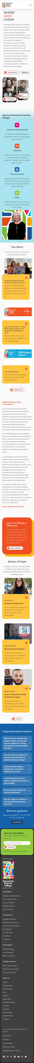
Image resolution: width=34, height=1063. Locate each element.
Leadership (6, 1009)
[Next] (29, 90)
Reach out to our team (10, 815)
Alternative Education (9, 906)
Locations (6, 995)
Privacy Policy (23, 851)
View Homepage (8, 859)
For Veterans (6, 936)
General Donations (8, 949)
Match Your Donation (9, 956)
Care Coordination (8, 909)
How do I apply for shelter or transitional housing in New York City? (15, 801)
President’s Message (9, 1002)
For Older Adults (8, 932)
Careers (17, 198)
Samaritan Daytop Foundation (11, 1050)
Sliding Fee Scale (8, 1016)
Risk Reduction (7, 929)
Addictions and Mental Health (17, 130)
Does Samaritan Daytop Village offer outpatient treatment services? (13, 769)
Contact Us (6, 1019)
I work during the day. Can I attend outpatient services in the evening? (16, 780)
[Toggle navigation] (30, 5)
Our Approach (8, 915)
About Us (6, 978)
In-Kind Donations (8, 952)
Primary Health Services (10, 899)
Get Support (7, 892)
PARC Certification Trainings (11, 969)
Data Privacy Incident (9, 1047)
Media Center (7, 999)
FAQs (4, 992)
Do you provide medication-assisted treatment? (15, 791)
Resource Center (8, 985)
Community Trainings (9, 972)
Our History (6, 1005)
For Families (6, 939)
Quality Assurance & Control (11, 926)
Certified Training (9, 961)
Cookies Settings (8, 1043)
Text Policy (6, 1039)
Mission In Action (8, 989)
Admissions (17, 151)
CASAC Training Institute (10, 965)
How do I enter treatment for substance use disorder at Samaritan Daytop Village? (15, 757)
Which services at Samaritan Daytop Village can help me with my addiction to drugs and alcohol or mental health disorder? (16, 743)
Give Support (7, 945)
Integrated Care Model (9, 919)
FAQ (19, 817)
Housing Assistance (17, 174)
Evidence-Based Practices (10, 922)
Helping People (7, 1012)
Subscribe (11, 847)
